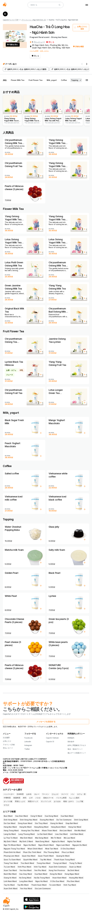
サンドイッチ (46, 801)
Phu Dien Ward (73, 881)
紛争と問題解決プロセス (77, 745)
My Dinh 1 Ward (10, 841)
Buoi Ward (8, 816)
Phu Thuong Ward (51, 852)
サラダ (6, 805)
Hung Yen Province (57, 870)
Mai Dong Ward (41, 838)
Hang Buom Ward (58, 827)
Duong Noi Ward (47, 820)
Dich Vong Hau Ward (28, 820)
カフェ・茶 (81, 794)
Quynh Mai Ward (30, 860)
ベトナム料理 (34, 51)
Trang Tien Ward (11, 863)
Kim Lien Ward (66, 830)
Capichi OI (50, 742)
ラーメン (45, 794)
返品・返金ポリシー (75, 749)
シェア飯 (79, 801)
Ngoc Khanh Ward (46, 845)
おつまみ (57, 801)
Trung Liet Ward (59, 863)
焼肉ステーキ (48, 798)
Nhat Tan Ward (51, 849)
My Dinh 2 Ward (26, 841)
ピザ (31, 798)
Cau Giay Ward (25, 874)
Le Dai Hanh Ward (44, 834)
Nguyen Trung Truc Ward (14, 849)
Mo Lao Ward (69, 838)
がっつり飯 (8, 801)
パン (72, 794)
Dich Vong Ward (10, 820)
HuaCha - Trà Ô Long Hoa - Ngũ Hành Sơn (63, 20)
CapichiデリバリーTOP (11, 20)
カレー (36, 794)
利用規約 (71, 738)
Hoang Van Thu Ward (30, 830)
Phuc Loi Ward (68, 852)
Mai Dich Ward (26, 838)
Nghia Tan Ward (74, 841)
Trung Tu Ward (75, 863)
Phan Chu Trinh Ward (32, 852)
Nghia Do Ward (58, 841)
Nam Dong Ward (42, 841)
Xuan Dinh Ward (10, 888)
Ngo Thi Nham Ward (12, 845)
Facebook (28, 738)
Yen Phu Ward (40, 870)
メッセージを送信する (46, 721)
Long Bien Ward (26, 881)
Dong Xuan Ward (25, 823)
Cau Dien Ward (21, 816)
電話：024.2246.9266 (13, 770)
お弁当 (28, 794)
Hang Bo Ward (25, 827)
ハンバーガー (9, 794)
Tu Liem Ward (55, 885)
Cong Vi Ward (36, 816)
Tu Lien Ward (9, 867)
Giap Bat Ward (72, 823)
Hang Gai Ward (74, 827)
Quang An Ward (62, 856)
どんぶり (55, 794)
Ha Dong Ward (25, 878)
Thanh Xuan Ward (38, 885)
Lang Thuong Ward (26, 834)
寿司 (24, 798)
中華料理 (7, 798)
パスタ (37, 798)
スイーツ (64, 794)
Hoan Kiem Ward (59, 878)
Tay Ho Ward (9, 885)
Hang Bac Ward (10, 827)
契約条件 (71, 742)
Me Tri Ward (56, 838)
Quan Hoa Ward (28, 856)
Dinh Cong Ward (81, 820)
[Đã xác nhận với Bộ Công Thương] (46, 779)
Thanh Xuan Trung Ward (64, 860)
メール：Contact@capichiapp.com (20, 772)
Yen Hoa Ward (25, 870)
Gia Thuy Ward (41, 823)
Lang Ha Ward (10, 834)
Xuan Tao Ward (10, 870)
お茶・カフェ (44, 51)
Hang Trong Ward (11, 830)
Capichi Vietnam (52, 738)
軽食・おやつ (68, 801)
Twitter (27, 749)
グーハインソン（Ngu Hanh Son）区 (33, 20)
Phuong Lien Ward (11, 856)
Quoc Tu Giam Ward (12, 860)
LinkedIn (27, 742)
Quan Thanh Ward (45, 856)
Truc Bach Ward (27, 863)
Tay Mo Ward (45, 860)
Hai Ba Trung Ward (42, 878)
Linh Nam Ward (76, 834)
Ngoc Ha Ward (30, 845)
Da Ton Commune (64, 820)
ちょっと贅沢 (74, 798)
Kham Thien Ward (49, 830)
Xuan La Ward (75, 867)
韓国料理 (16, 798)
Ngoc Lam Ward (63, 845)
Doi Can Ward (9, 823)
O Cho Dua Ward (68, 849)
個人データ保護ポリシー (77, 753)
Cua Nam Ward (67, 816)
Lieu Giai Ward (61, 834)
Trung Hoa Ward (43, 863)
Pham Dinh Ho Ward (12, 852)
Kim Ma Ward (80, 830)
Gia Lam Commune (43, 888)
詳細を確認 (79, 46)
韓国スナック (33, 801)
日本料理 (20, 794)
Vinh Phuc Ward (24, 867)
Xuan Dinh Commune (57, 867)
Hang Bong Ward (41, 827)
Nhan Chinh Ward (35, 849)
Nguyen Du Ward (79, 845)
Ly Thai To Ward (10, 838)
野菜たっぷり (20, 801)
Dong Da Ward (56, 874)
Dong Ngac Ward (72, 874)
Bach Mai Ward (10, 874)
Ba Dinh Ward (73, 870)
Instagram (28, 745)
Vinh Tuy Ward (40, 867)
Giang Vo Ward (56, 823)
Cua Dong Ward (51, 816)
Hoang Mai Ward (76, 878)
